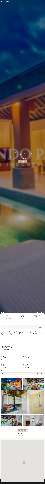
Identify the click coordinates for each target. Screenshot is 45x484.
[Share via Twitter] (43, 312)
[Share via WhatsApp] (39, 312)
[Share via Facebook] (41, 312)
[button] (11, 384)
